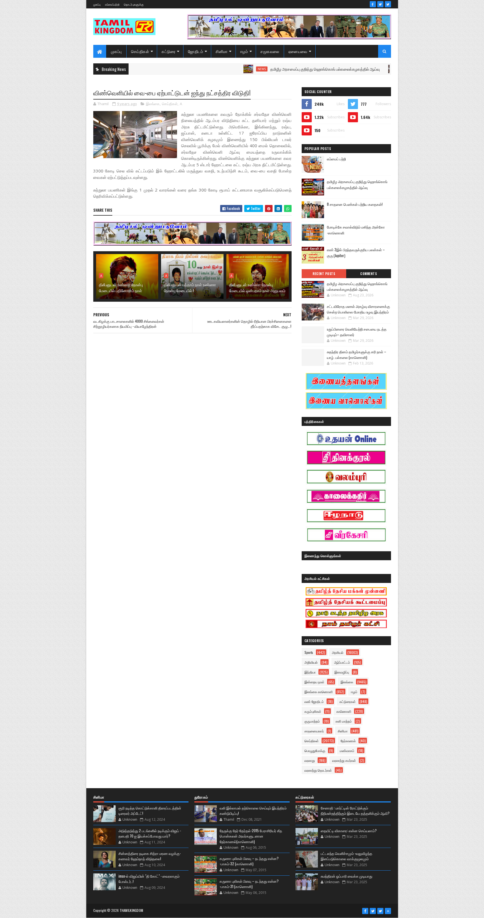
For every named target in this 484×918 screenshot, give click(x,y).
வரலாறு (309, 760)
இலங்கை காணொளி (318, 691)
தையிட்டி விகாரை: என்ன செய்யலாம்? (349, 830)
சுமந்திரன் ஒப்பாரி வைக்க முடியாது (346, 876)
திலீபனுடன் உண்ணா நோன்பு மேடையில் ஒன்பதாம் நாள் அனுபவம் (257, 287)
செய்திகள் (140, 51)
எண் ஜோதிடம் (314, 701)
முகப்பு (97, 4)
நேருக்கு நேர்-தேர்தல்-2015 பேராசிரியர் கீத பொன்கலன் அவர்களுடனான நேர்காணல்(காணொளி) (251, 836)
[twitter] (380, 4)
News (237, 69)
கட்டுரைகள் (347, 701)
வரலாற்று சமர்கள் (344, 760)
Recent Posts (324, 273)
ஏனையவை (298, 51)
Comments (368, 273)
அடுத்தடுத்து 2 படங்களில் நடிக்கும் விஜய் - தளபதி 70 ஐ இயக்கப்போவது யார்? (149, 833)
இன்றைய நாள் (314, 681)
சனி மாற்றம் (344, 721)
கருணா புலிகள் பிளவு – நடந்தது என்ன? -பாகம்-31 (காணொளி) (249, 883)
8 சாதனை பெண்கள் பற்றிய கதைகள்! (355, 204)
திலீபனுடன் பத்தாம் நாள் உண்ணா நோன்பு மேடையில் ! (190, 287)
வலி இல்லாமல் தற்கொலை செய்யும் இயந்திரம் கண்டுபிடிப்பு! (253, 810)
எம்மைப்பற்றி (112, 4)
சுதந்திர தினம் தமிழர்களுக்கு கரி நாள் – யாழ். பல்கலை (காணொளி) (356, 354)
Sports (308, 652)
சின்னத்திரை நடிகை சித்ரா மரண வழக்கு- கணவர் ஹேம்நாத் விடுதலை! (149, 856)
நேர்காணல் (348, 740)
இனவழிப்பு (341, 672)
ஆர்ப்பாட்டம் (342, 662)
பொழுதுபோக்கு (314, 750)
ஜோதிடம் (195, 51)
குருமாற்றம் (312, 721)
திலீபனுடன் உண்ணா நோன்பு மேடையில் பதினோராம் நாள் (121, 287)
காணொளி (343, 711)
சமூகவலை (269, 51)
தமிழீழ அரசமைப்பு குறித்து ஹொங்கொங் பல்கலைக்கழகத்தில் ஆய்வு (300, 69)
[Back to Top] (388, 911)
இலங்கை (153, 103)
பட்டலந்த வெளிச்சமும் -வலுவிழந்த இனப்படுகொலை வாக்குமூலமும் (346, 856)
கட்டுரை (168, 51)
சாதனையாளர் (314, 730)
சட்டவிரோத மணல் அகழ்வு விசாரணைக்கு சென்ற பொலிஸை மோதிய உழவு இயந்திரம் (358, 309)
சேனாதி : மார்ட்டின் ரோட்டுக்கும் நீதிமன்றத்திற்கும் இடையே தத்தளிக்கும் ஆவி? (355, 810)
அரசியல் (337, 652)
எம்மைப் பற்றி (336, 159)
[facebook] (373, 4)
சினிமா (222, 51)
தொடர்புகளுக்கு (134, 4)
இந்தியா (310, 672)
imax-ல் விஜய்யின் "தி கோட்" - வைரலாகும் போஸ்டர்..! (149, 878)
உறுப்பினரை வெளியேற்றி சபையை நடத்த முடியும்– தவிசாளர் (357, 331)
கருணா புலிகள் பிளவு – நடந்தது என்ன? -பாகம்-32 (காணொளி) (249, 861)
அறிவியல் (311, 662)
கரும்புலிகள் (312, 711)
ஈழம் (244, 51)
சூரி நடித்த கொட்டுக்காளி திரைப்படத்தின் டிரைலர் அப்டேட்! (149, 810)
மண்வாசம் (347, 750)
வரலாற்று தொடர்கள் (318, 770)
